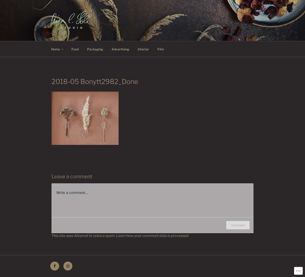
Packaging (95, 49)
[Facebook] (54, 266)
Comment (238, 225)
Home (55, 49)
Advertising (120, 49)
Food (75, 49)
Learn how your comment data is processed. (152, 236)
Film (160, 49)
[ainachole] (67, 266)
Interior (143, 49)
